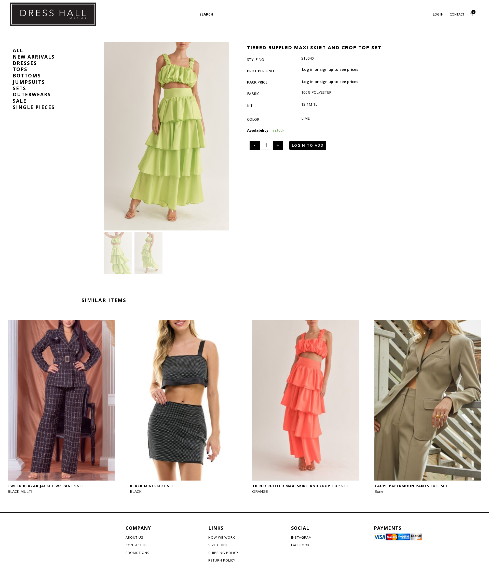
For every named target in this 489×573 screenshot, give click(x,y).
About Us (134, 537)
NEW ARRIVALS (34, 56)
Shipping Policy (223, 552)
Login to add (308, 145)
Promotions (138, 552)
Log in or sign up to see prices (330, 69)
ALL (18, 50)
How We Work (221, 537)
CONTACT (457, 14)
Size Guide (218, 545)
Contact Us (137, 545)
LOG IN (438, 14)
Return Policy (221, 560)
